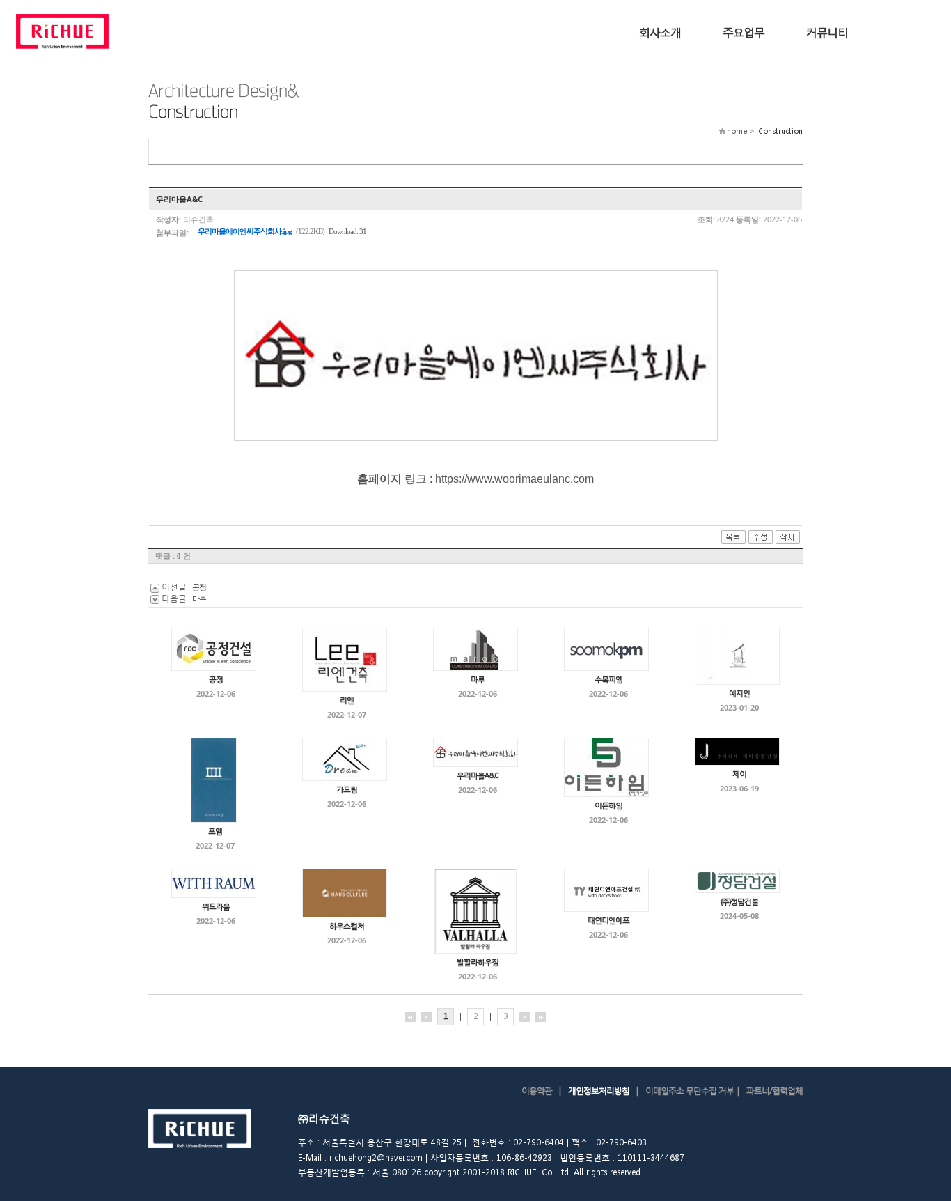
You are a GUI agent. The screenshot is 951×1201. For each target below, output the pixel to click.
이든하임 (608, 805)
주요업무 (743, 31)
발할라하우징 (477, 962)
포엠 (215, 831)
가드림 (346, 789)
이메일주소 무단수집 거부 (689, 1090)
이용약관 (536, 1090)
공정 (199, 587)
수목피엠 (608, 679)
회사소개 (660, 31)
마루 (199, 598)
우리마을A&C (477, 775)
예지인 (739, 693)
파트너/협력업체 (774, 1090)
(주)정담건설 (739, 901)
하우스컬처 (346, 926)
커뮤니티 (827, 31)
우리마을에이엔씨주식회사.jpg (245, 231)
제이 (739, 774)
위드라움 (216, 906)
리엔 (347, 700)
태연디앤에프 (608, 920)
